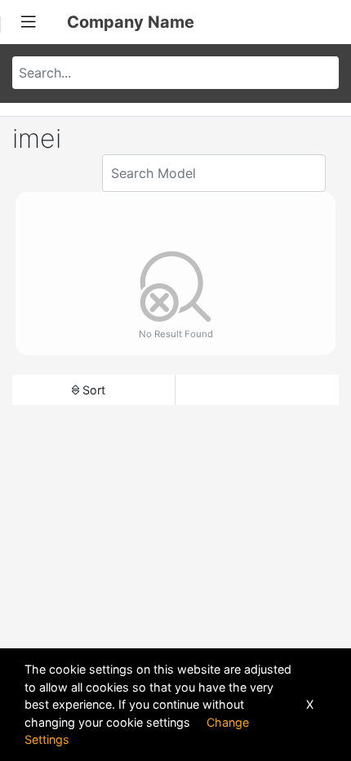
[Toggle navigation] (28, 22)
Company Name (130, 22)
